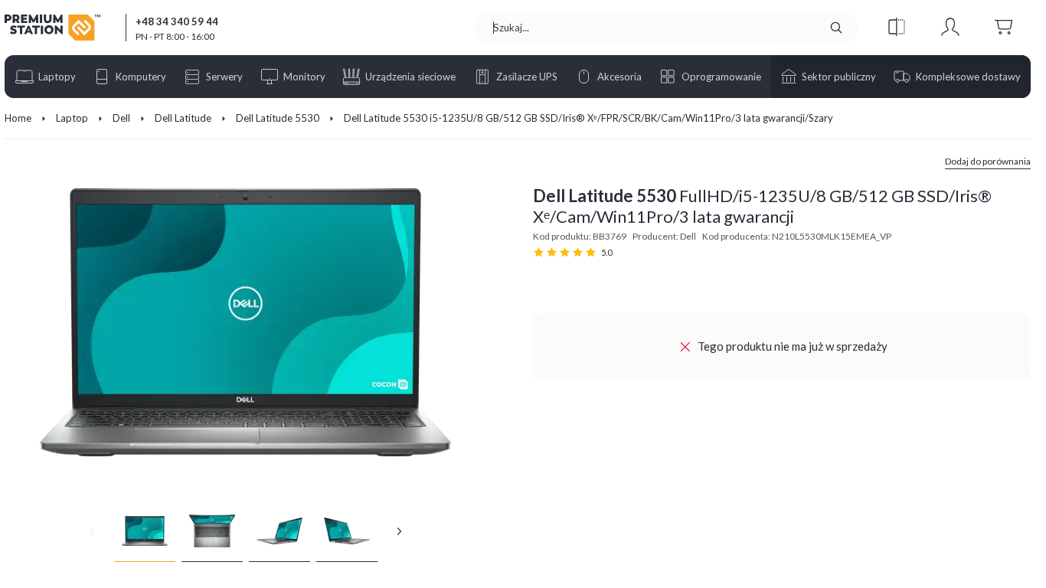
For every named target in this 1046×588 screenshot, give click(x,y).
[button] (896, 27)
